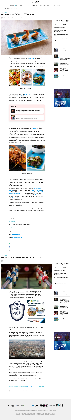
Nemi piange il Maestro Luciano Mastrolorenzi (64, 64)
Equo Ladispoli (12, 227)
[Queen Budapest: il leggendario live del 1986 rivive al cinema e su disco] (56, 70)
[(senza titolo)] (62, 93)
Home (2, 8)
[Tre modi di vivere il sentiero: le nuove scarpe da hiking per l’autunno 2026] (56, 50)
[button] (69, 5)
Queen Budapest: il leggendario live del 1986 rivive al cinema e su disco (64, 70)
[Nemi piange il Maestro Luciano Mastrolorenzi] (56, 64)
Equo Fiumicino (12, 221)
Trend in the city (4, 12)
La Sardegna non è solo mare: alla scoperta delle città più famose (64, 76)
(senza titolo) (57, 94)
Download (41, 386)
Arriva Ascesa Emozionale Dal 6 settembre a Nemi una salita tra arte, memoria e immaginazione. (61, 26)
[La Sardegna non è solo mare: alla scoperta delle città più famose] (56, 76)
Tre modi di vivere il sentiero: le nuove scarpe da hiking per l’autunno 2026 (64, 50)
